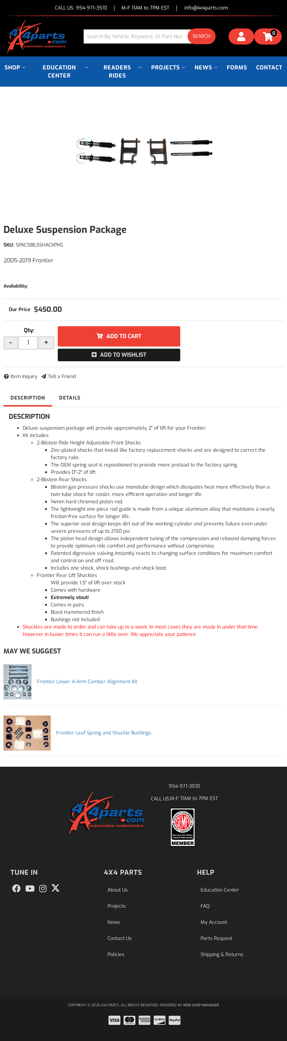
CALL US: (81, 8)
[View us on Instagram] (43, 888)
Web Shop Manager (201, 1005)
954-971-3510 (184, 786)
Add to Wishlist (123, 354)
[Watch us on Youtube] (30, 888)
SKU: (9, 245)
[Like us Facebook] (16, 888)
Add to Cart (123, 336)
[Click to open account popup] (241, 37)
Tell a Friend (62, 376)
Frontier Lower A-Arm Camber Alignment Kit (87, 681)
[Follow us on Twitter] (55, 888)
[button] (152, 36)
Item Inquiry (23, 376)
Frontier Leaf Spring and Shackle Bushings (103, 733)
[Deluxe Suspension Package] (144, 151)
